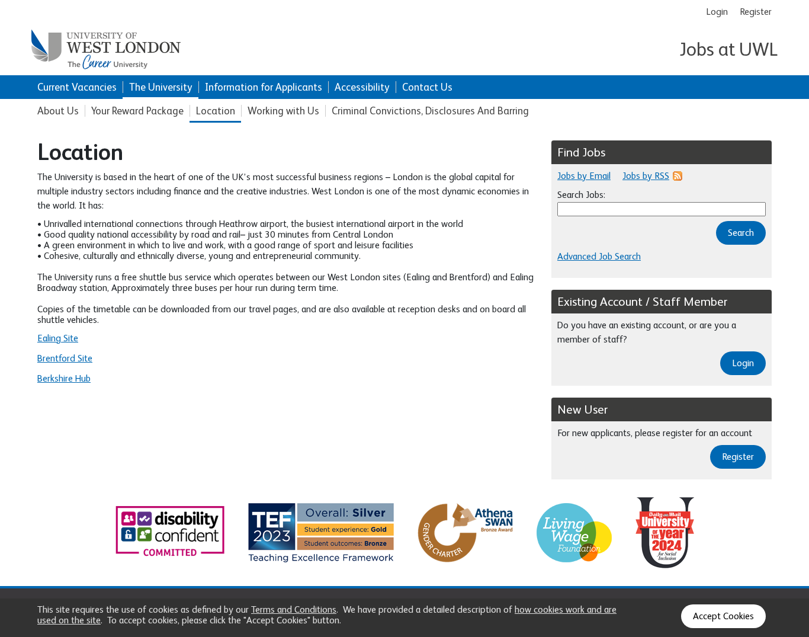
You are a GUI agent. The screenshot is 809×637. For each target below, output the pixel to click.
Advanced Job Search (599, 256)
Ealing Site (57, 338)
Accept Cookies (723, 616)
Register (756, 12)
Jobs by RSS (645, 176)
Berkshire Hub (64, 378)
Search (741, 233)
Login (717, 12)
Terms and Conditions (293, 609)
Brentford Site (64, 358)
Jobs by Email (584, 176)
